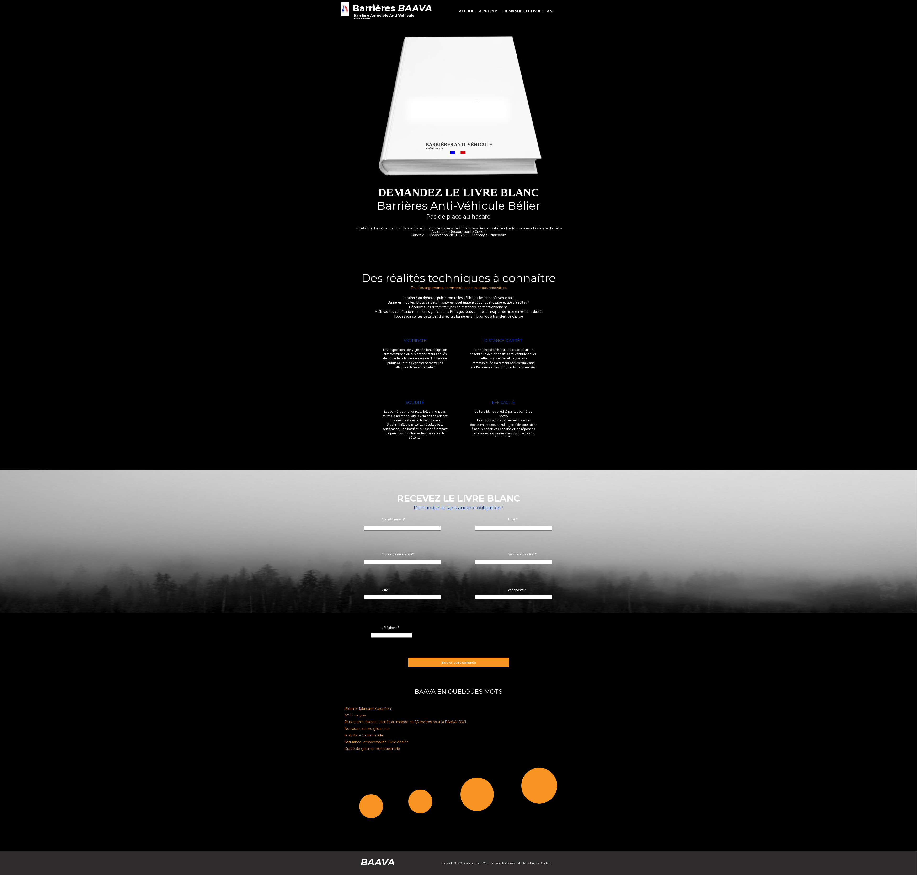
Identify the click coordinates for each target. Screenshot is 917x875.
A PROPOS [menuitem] (489, 11)
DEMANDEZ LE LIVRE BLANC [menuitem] (529, 11)
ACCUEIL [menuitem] (466, 11)
